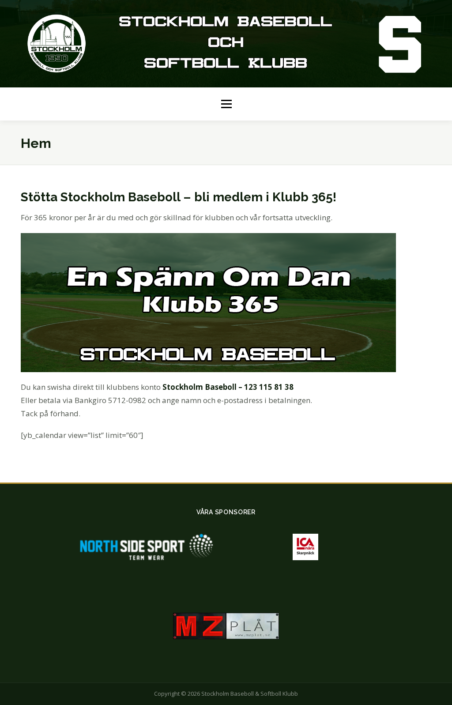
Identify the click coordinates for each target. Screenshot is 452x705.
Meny (226, 104)
